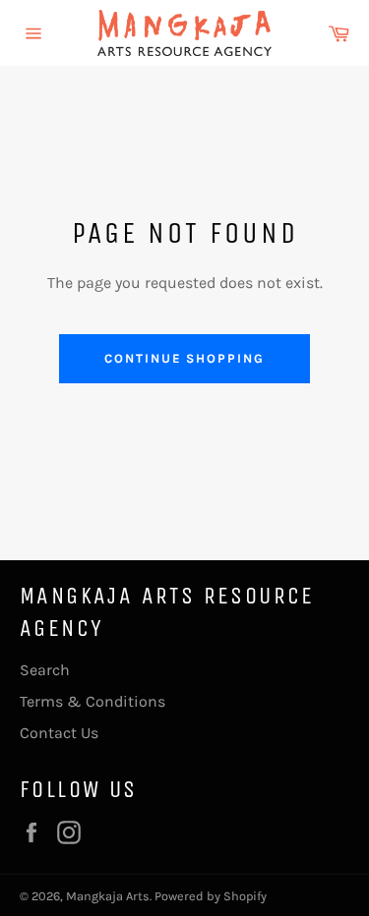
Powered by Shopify (210, 895)
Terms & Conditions (92, 701)
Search (45, 669)
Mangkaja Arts (108, 895)
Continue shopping (184, 358)
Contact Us (59, 732)
